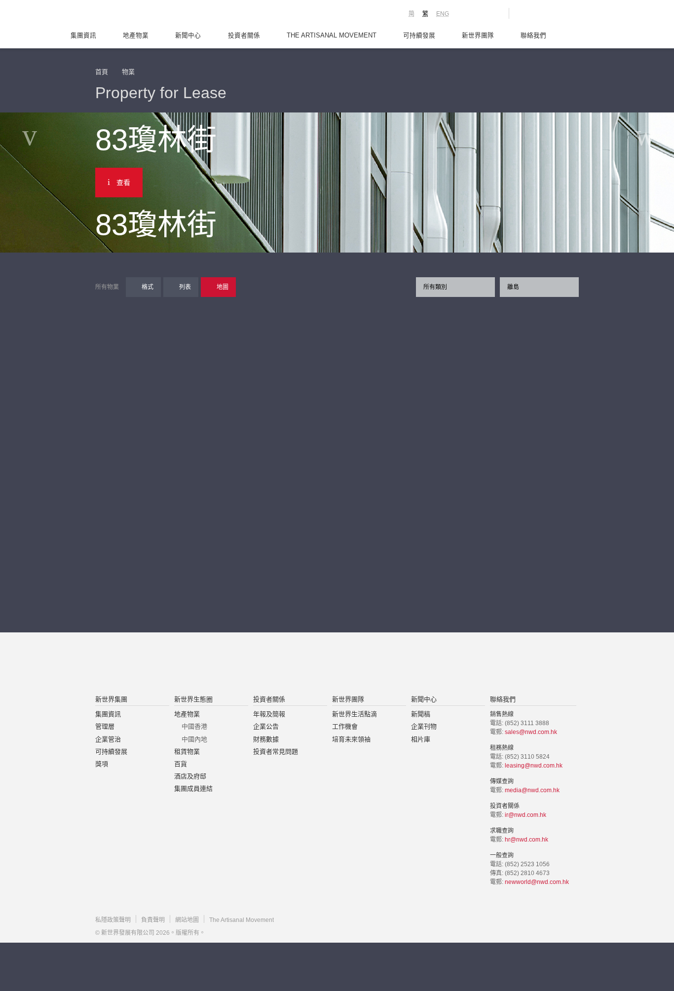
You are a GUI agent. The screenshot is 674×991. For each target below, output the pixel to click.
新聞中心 (188, 35)
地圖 (222, 287)
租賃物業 (187, 751)
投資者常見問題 (275, 751)
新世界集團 (111, 699)
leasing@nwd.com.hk (533, 765)
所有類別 (435, 287)
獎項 (101, 764)
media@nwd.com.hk (532, 790)
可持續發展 (419, 35)
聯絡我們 (533, 35)
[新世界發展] (149, 14)
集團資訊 (83, 35)
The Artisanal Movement (331, 35)
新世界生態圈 (193, 699)
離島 (513, 287)
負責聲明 (153, 920)
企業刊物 (424, 726)
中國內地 (194, 739)
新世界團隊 (478, 35)
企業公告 (266, 726)
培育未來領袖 (351, 739)
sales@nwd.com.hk (531, 732)
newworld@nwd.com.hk (537, 882)
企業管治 (108, 739)
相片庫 (420, 739)
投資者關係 (244, 35)
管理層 (104, 726)
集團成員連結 (193, 788)
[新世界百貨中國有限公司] (436, 664)
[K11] (466, 13)
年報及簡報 (269, 714)
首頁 (101, 71)
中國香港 (194, 726)
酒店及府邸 (190, 776)
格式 (147, 287)
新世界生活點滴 (354, 714)
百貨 (180, 764)
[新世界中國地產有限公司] (324, 664)
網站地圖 (187, 920)
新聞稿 (420, 714)
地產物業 (136, 35)
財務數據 (266, 739)
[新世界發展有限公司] (225, 664)
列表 (185, 287)
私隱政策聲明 (113, 920)
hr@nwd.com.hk (526, 839)
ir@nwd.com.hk (525, 814)
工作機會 (345, 726)
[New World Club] (494, 13)
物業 (128, 71)
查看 (123, 182)
